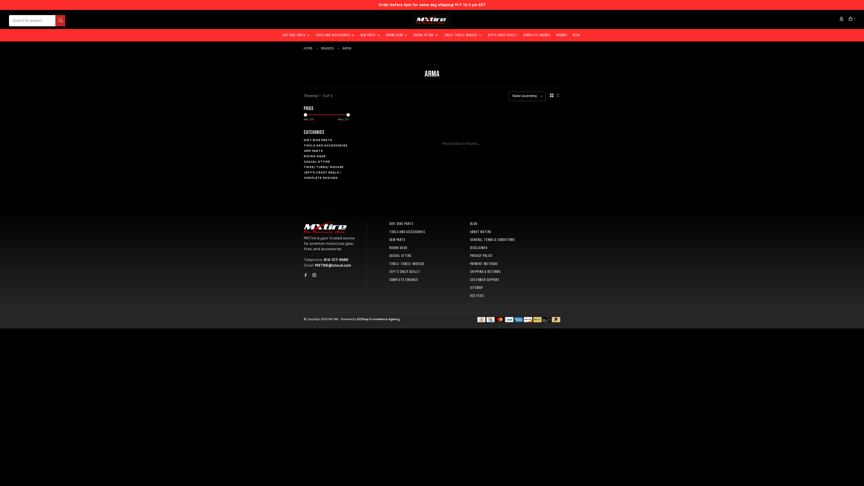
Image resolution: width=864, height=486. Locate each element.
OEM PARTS (368, 35)
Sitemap (476, 288)
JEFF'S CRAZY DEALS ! (503, 35)
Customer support (485, 280)
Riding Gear (394, 35)
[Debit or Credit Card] (547, 321)
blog (576, 35)
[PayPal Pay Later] (556, 321)
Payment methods (484, 264)
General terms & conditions (492, 240)
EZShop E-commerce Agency (378, 319)
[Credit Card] (490, 321)
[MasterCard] (500, 321)
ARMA (346, 48)
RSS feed (477, 296)
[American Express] (519, 321)
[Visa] (509, 321)
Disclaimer (478, 248)
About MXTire (480, 232)
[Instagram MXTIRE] (314, 275)
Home (308, 48)
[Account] (842, 19)
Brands (561, 35)
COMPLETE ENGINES (537, 35)
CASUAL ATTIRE (423, 35)
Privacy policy (481, 256)
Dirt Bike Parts (294, 35)
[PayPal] (537, 321)
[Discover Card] (528, 321)
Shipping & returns (485, 272)
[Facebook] (306, 275)
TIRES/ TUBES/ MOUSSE (460, 35)
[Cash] (481, 321)
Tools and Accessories (333, 35)
